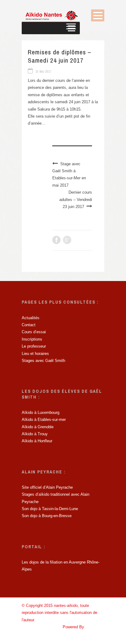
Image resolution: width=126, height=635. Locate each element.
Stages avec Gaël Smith (43, 360)
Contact (28, 325)
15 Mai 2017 (43, 71)
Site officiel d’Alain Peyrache (47, 487)
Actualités (30, 318)
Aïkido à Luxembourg (40, 412)
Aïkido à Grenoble (38, 427)
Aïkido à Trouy (35, 434)
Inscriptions (32, 339)
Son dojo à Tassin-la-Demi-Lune (50, 508)
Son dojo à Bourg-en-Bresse (47, 515)
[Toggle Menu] (71, 28)
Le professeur (34, 346)
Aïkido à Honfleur (37, 441)
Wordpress (94, 627)
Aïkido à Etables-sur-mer (44, 419)
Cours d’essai (34, 332)
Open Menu (97, 15)
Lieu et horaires (35, 353)
